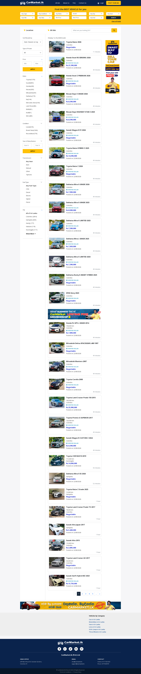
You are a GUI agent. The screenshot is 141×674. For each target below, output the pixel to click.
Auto (27, 165)
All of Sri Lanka (31, 213)
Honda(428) (30, 86)
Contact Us (82, 3)
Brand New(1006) (32, 130)
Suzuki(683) (30, 83)
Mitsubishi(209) (31, 93)
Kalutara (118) (30, 226)
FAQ (74, 3)
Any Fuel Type (31, 186)
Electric (28, 196)
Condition (26, 123)
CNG (27, 189)
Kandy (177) (30, 223)
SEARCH (113, 18)
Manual (28, 168)
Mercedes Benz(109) (33, 103)
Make (24, 76)
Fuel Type (26, 182)
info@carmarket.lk (77, 661)
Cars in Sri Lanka (94, 619)
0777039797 (105, 664)
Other (28, 171)
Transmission (27, 158)
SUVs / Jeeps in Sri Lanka (97, 629)
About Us (66, 3)
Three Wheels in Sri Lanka (97, 632)
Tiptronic (29, 175)
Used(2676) (30, 127)
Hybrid (28, 199)
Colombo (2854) (31, 217)
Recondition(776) (31, 134)
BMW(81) (29, 109)
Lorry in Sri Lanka (94, 627)
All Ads (57, 3)
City (24, 210)
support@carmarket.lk (78, 664)
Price (24, 59)
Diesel (28, 192)
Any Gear (29, 161)
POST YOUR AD (113, 3)
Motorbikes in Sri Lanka (96, 622)
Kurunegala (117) (31, 230)
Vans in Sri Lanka (94, 624)
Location (29, 30)
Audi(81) (28, 113)
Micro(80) (29, 116)
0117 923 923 (106, 661)
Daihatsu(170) (30, 96)
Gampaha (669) (31, 220)
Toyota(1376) (30, 80)
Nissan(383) (30, 89)
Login (101, 3)
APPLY (32, 69)
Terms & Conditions (65, 672)
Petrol (28, 202)
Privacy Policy (77, 672)
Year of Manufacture (29, 141)
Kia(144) (28, 99)
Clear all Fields (116, 21)
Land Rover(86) (31, 106)
